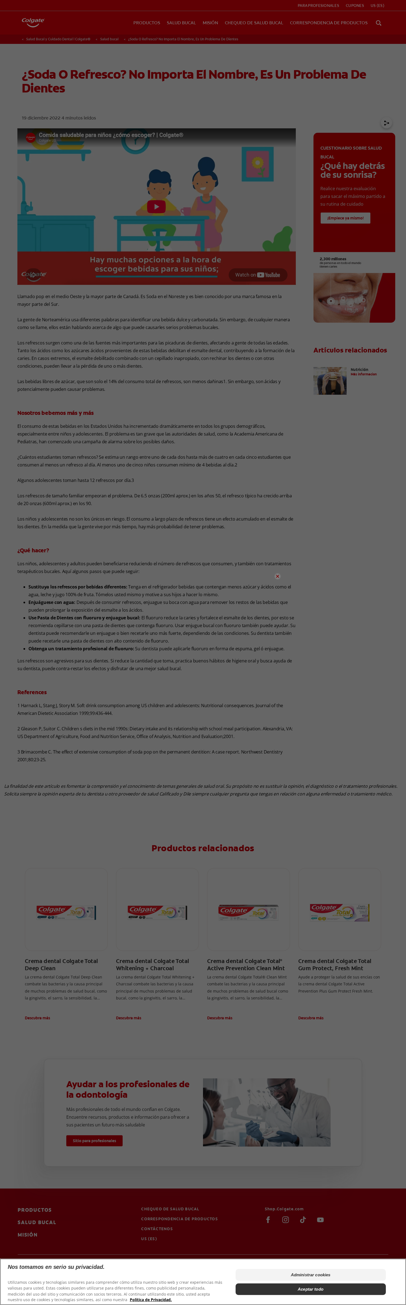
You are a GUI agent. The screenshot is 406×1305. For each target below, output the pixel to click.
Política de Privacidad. (151, 1299)
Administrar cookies (311, 1274)
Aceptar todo (310, 1289)
